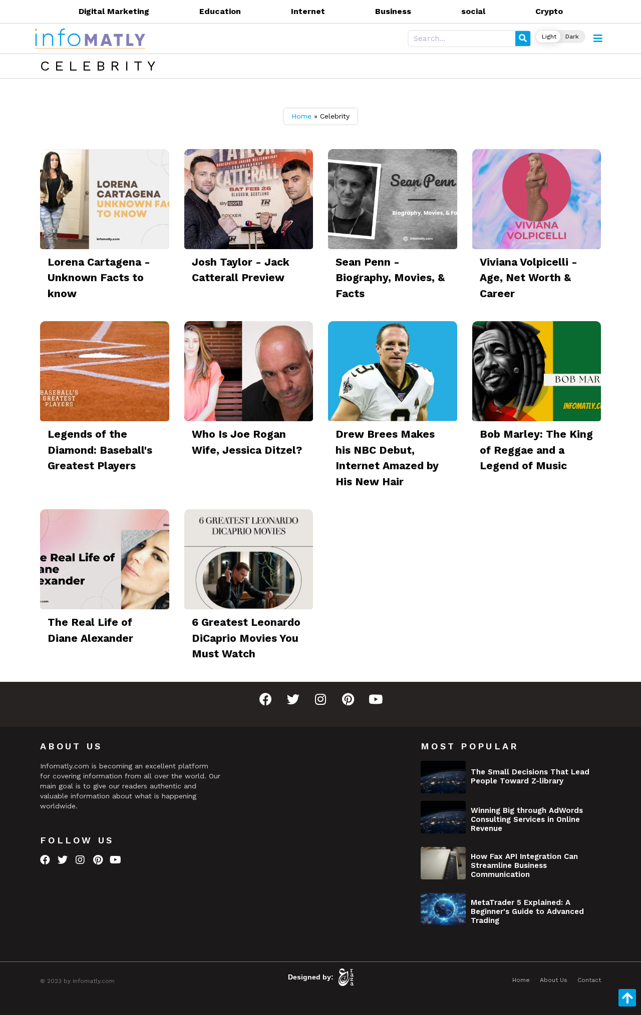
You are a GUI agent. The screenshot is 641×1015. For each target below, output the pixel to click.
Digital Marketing (114, 11)
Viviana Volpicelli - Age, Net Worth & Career (528, 278)
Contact (589, 979)
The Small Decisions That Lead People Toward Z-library (530, 776)
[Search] (522, 38)
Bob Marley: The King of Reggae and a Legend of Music (536, 450)
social (473, 11)
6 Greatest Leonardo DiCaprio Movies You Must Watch (246, 638)
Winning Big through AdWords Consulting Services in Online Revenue (527, 819)
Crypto (549, 11)
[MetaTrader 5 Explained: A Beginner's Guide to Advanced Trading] (443, 909)
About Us (553, 979)
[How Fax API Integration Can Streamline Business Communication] (443, 863)
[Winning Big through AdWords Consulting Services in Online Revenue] (443, 817)
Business (393, 11)
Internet (308, 11)
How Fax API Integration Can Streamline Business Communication (524, 865)
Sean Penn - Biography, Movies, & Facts (390, 278)
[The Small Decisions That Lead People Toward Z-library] (443, 777)
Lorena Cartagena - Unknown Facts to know (99, 278)
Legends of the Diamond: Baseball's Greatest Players (100, 450)
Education (220, 11)
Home (301, 116)
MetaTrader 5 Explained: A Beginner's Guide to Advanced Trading (527, 911)
